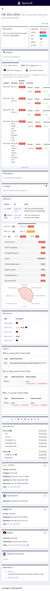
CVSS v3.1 (26, 226)
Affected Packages (13, 70)
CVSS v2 (27, 231)
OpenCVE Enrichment (36, 70)
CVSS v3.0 (9, 231)
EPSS (20, 236)
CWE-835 (10, 572)
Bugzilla (24, 545)
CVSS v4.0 (9, 226)
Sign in (5, 190)
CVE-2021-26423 (10, 14)
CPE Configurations (32, 65)
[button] (2, 9)
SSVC (34, 236)
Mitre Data (12, 65)
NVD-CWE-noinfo (13, 577)
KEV (7, 236)
